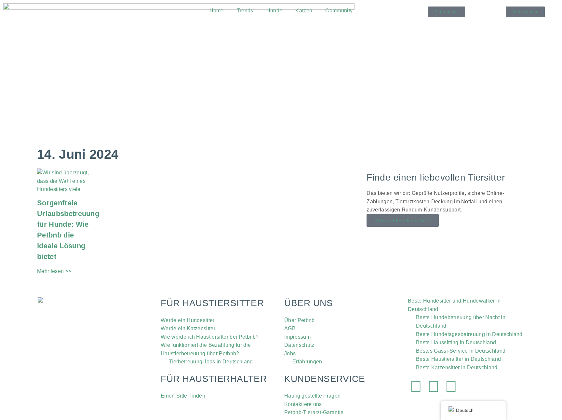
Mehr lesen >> (54, 271)
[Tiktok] (451, 386)
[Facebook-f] (416, 386)
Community (339, 10)
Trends (245, 10)
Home (216, 10)
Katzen (303, 10)
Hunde (274, 10)
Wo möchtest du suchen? (402, 220)
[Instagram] (433, 386)
